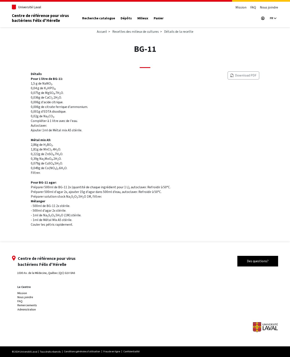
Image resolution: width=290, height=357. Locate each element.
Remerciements (27, 305)
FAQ (253, 7)
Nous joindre (269, 7)
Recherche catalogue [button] (98, 18)
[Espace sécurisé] (263, 18)
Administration (26, 309)
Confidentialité (131, 351)
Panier (158, 18)
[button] (273, 18)
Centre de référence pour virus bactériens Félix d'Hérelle (40, 18)
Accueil (102, 31)
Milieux (142, 18)
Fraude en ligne (111, 351)
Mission (240, 7)
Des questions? (258, 261)
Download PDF (245, 75)
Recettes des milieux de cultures (135, 31)
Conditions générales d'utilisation (82, 351)
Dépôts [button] (126, 18)
